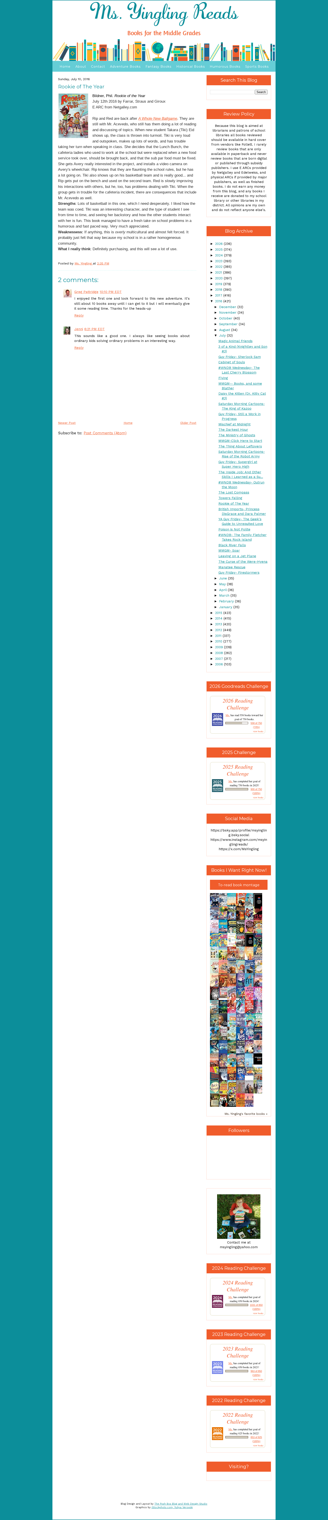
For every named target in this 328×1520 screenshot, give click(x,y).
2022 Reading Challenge (238, 1418)
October (226, 318)
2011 (219, 636)
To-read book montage (238, 885)
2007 (219, 659)
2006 (219, 664)
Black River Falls (232, 545)
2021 (219, 272)
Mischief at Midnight (234, 424)
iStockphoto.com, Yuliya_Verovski (172, 1507)
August (225, 330)
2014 (219, 618)
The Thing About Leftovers (240, 446)
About (80, 67)
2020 (219, 278)
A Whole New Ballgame (157, 118)
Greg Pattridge (86, 292)
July (223, 335)
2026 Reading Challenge (238, 704)
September (229, 324)
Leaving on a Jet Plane (237, 556)
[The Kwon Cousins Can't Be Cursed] (259, 1063)
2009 (219, 647)
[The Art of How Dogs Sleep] (250, 1074)
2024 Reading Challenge (238, 1286)
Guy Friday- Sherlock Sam (239, 357)
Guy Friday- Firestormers (238, 573)
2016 (219, 301)
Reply (79, 315)
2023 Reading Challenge (238, 1352)
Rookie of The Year (233, 504)
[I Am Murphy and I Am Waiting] (215, 959)
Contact (98, 67)
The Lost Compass (233, 492)
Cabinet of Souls (231, 362)
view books (258, 731)
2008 (219, 653)
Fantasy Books (158, 67)
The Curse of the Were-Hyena (243, 562)
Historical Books (190, 67)
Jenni (78, 329)
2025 (219, 250)
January (226, 607)
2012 (219, 630)
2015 (219, 613)
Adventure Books (125, 67)
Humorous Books (225, 67)
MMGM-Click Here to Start (240, 441)
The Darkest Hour (233, 430)
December (228, 307)
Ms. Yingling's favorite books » (246, 1114)
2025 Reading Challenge (238, 770)
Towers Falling (230, 498)
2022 (219, 267)
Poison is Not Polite (234, 529)
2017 (219, 295)
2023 (219, 261)
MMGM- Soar (229, 551)
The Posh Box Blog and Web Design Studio (180, 1503)
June (223, 578)
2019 (219, 284)
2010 (219, 641)
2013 (219, 624)
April (223, 590)
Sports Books (257, 67)
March (224, 595)
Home (65, 67)
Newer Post (67, 423)
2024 (219, 255)
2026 (219, 244)
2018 (219, 290)
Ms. (228, 715)
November (228, 313)
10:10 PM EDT (111, 292)
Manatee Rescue (231, 567)
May (223, 584)
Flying (223, 378)
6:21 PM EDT (94, 329)
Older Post (188, 423)
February (227, 601)
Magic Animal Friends (235, 341)
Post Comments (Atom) (105, 433)
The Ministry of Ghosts (236, 435)
